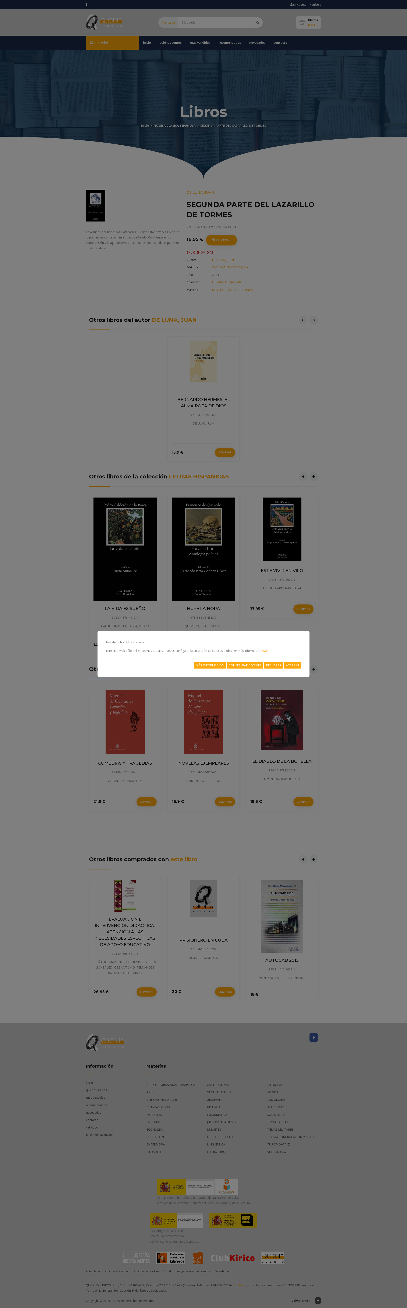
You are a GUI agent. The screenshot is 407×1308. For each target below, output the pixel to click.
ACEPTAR (292, 665)
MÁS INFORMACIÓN (210, 665)
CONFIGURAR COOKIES (245, 665)
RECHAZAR (273, 665)
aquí (265, 651)
